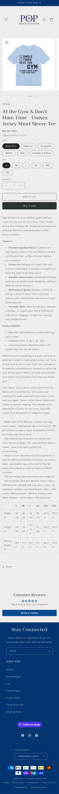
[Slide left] (22, 96)
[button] (6, 19)
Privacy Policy (13, 698)
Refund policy (18, 783)
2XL (48, 165)
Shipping (5, 135)
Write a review (29, 613)
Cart (8, 684)
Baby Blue (11, 146)
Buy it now (29, 205)
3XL (8, 172)
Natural (29, 146)
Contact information (39, 787)
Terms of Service (14, 705)
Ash (22, 153)
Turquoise (46, 146)
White (9, 153)
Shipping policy (21, 787)
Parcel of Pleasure (28, 779)
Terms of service (49, 783)
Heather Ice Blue (42, 153)
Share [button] (9, 567)
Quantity (6, 179)
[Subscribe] (49, 651)
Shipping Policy (14, 712)
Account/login (13, 676)
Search (10, 669)
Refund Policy (13, 691)
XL (36, 165)
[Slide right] (36, 96)
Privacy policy (33, 783)
